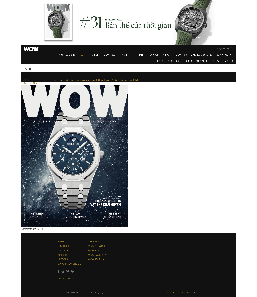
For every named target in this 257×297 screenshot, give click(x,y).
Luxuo (160, 61)
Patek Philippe (203, 61)
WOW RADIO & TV (97, 255)
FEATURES (63, 250)
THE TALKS (93, 241)
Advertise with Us (66, 278)
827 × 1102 (51, 80)
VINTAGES (63, 259)
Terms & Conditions (185, 293)
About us (229, 61)
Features (153, 54)
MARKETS (62, 255)
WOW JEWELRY (96, 259)
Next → (36, 83)
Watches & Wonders (201, 54)
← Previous (27, 83)
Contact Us (171, 293)
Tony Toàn (103, 293)
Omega (189, 61)
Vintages (167, 54)
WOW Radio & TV (67, 54)
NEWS (61, 241)
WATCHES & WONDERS (69, 264)
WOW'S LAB (94, 250)
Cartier (179, 61)
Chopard (217, 61)
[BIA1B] (74, 155)
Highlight (94, 54)
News (82, 54)
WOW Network (224, 54)
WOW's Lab (181, 54)
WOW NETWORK (96, 246)
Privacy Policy (199, 293)
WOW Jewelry (111, 54)
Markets (126, 54)
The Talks (140, 54)
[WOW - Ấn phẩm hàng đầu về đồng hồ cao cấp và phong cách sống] (31, 48)
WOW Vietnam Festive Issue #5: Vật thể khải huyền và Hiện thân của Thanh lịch (99, 80)
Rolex (169, 61)
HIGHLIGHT (63, 246)
